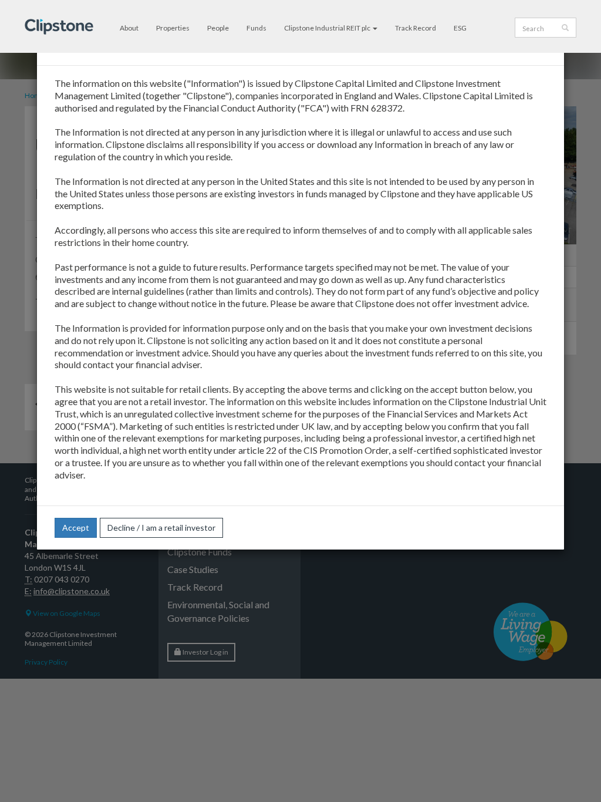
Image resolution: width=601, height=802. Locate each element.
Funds (256, 27)
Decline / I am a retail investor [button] (161, 528)
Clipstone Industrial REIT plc (328, 27)
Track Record (415, 27)
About (129, 27)
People (218, 27)
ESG (460, 27)
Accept (75, 528)
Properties (173, 27)
